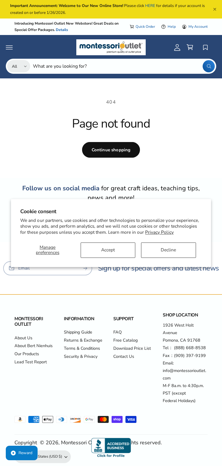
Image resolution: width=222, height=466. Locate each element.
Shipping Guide (78, 332)
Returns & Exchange (83, 340)
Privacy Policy (159, 232)
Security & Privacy (80, 356)
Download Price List (132, 348)
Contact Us (123, 356)
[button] (9, 47)
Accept (108, 250)
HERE (150, 5)
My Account (198, 26)
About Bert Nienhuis (33, 346)
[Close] (214, 9)
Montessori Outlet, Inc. (87, 442)
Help (172, 26)
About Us (23, 338)
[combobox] (124, 66)
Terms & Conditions (82, 348)
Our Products (26, 354)
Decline (168, 250)
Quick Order (145, 26)
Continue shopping (111, 150)
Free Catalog (125, 340)
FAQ (117, 332)
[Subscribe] (85, 268)
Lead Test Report (30, 362)
